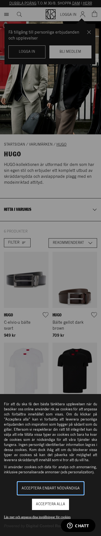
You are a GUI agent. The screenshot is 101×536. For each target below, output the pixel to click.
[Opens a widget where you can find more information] (78, 526)
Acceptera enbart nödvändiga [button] (51, 488)
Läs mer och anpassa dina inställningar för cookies (37, 517)
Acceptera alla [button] (50, 504)
